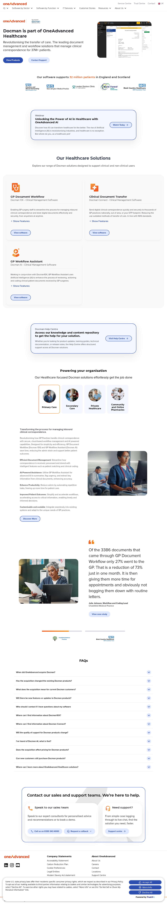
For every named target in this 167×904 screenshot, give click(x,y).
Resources (103, 8)
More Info (147, 887)
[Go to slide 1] (62, 636)
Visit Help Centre (117, 338)
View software (20, 233)
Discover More (30, 519)
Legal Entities (53, 871)
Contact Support (39, 60)
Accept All (147, 882)
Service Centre (124, 3)
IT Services (68, 8)
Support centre (115, 831)
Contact (151, 3)
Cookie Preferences (56, 868)
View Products (13, 60)
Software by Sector (21, 8)
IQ (4, 8)
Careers (95, 864)
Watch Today (119, 125)
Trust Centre (139, 3)
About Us (119, 8)
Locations (96, 871)
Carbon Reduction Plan (57, 864)
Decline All (147, 892)
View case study (99, 614)
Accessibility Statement (57, 860)
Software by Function (46, 8)
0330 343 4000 (46, 831)
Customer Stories (87, 8)
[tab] (49, 399)
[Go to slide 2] (105, 636)
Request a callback (79, 831)
